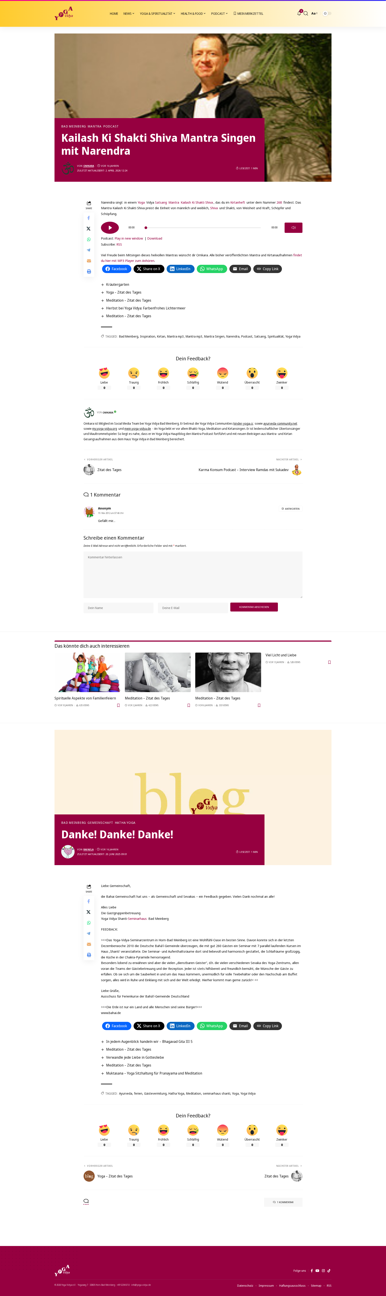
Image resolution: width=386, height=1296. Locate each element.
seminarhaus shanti (216, 1093)
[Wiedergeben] (110, 228)
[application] (201, 226)
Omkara (88, 165)
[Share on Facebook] (89, 217)
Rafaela (88, 849)
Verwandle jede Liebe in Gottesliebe (135, 1057)
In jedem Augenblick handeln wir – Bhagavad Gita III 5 (149, 1041)
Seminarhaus (138, 918)
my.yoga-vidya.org (104, 428)
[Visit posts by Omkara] (68, 168)
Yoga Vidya (292, 336)
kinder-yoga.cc (243, 423)
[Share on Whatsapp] (89, 239)
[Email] (89, 260)
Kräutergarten (117, 284)
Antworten (292, 508)
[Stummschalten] (293, 228)
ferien (138, 1093)
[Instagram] (323, 1271)
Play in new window (129, 238)
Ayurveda (125, 1093)
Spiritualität (276, 336)
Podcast (111, 126)
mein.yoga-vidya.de (137, 428)
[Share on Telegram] (89, 249)
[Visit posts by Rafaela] (68, 851)
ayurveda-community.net (280, 423)
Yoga (141, 202)
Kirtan (161, 336)
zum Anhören (144, 260)
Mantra (95, 126)
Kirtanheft (237, 202)
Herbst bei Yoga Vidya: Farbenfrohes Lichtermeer (146, 308)
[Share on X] (89, 228)
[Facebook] (312, 1271)
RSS (119, 244)
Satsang (161, 202)
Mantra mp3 (175, 336)
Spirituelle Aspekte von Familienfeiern (85, 698)
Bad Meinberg (73, 126)
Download (154, 238)
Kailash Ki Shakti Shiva (197, 202)
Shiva (214, 208)
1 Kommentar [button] (285, 1202)
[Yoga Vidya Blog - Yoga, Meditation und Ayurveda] (64, 13)
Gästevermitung (155, 1093)
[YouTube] (317, 1271)
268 (279, 202)
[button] (306, 13)
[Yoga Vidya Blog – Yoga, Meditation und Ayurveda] (62, 1270)
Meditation (193, 1093)
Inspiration (147, 336)
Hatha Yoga (125, 822)
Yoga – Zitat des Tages (123, 292)
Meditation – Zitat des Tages (128, 300)
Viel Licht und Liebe (281, 655)
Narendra (232, 336)
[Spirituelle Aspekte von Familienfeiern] (87, 672)
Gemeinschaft (100, 822)
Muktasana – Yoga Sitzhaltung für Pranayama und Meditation (154, 1073)
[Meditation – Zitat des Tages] (158, 672)
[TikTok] (328, 1271)
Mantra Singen (214, 336)
